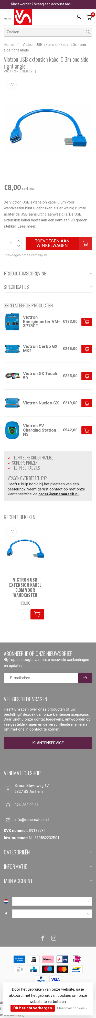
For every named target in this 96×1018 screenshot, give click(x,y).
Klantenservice (48, 743)
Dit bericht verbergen (32, 1008)
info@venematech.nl (32, 819)
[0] (89, 17)
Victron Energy (18, 71)
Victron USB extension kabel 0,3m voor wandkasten (25, 587)
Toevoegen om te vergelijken (25, 255)
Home (9, 44)
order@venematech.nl (58, 494)
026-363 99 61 (27, 805)
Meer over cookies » (72, 1008)
